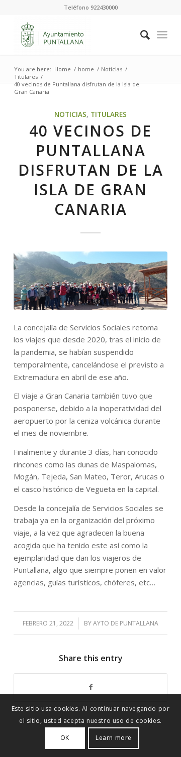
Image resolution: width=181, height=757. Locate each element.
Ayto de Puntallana (125, 623)
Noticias (70, 114)
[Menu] (162, 35)
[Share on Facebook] (90, 687)
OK (64, 737)
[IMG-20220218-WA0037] (90, 280)
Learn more (114, 737)
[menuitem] (140, 35)
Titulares (108, 114)
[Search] (140, 35)
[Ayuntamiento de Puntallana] (75, 35)
